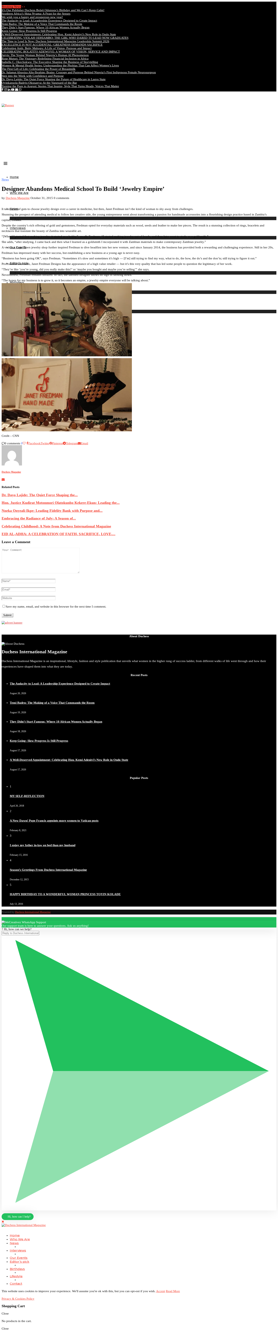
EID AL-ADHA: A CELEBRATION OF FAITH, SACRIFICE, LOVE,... (58, 534)
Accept (160, 1291)
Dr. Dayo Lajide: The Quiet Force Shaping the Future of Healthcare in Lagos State (54, 79)
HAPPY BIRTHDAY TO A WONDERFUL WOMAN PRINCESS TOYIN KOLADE (65, 894)
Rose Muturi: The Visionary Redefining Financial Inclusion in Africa (45, 58)
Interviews (18, 1250)
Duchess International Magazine (33, 911)
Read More (173, 1291)
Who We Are (19, 193)
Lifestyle (16, 1276)
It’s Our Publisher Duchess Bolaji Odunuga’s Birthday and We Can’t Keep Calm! (53, 10)
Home (14, 177)
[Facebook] (2, 89)
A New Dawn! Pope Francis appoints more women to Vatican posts (54, 820)
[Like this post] (24, 443)
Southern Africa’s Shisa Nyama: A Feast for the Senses (36, 13)
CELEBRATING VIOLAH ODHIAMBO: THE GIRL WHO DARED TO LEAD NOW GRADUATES (65, 37)
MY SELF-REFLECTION (27, 796)
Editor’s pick (19, 1261)
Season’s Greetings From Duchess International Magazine (48, 869)
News (14, 1243)
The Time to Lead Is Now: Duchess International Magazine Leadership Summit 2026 (55, 41)
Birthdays (17, 1269)
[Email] (16, 89)
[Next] (24, 6)
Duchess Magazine (18, 198)
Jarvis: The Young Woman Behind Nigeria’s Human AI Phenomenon (45, 55)
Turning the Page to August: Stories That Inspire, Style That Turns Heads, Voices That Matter (60, 86)
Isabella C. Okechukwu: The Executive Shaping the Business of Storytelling (50, 62)
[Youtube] (12, 89)
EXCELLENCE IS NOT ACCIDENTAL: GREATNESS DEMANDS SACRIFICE (52, 44)
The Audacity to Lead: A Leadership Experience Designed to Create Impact (49, 20)
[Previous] (22, 6)
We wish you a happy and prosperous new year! (32, 17)
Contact (16, 1283)
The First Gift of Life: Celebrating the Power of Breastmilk (39, 69)
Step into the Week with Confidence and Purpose (33, 75)
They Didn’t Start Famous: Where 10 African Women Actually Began (46, 27)
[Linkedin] (9, 89)
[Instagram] (5, 89)
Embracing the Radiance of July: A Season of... (39, 518)
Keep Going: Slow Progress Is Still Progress (29, 31)
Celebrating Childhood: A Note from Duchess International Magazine (56, 526)
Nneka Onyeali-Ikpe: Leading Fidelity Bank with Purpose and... (52, 511)
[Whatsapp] (20, 89)
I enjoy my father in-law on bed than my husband (42, 845)
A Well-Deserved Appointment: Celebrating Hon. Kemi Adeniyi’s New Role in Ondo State (59, 34)
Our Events (18, 1258)
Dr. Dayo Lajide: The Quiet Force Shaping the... (40, 495)
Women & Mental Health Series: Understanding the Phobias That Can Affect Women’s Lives (60, 65)
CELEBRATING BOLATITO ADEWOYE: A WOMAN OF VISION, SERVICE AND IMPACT (61, 51)
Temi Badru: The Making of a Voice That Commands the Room (42, 24)
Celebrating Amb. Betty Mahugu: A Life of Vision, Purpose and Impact (47, 48)
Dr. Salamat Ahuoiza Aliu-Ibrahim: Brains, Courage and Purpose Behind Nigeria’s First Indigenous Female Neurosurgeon (79, 72)
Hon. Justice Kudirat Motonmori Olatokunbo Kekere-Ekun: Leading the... (61, 503)
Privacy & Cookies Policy (18, 1298)
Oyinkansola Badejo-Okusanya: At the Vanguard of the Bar (39, 82)
